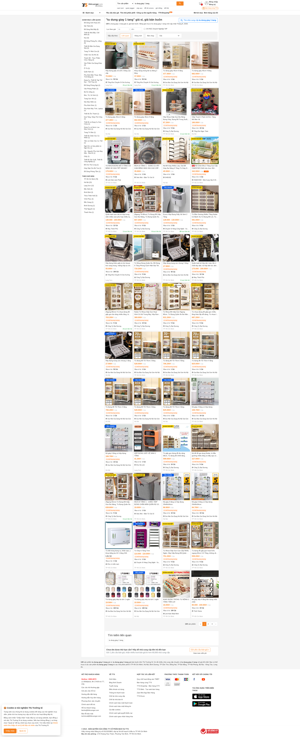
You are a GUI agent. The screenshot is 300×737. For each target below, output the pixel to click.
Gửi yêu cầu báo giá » (200, 650)
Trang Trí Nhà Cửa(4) (91, 51)
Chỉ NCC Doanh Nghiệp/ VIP (156, 29)
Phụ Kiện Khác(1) (90, 105)
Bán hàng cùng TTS (211, 8)
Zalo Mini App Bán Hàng (146, 693)
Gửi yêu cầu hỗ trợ (88, 691)
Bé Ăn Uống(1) (89, 92)
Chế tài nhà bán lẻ (116, 699)
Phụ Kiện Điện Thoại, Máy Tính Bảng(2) (93, 76)
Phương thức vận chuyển (90, 701)
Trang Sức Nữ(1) (90, 99)
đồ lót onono (149, 8)
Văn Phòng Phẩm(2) (91, 89)
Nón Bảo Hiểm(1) (90, 102)
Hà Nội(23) (88, 182)
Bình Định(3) (88, 192)
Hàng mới (138, 36)
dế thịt (166, 8)
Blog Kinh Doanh (115, 682)
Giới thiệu (112, 679)
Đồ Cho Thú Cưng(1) (91, 165)
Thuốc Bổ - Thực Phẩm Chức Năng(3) (92, 59)
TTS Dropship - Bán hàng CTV (148, 686)
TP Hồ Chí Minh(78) (91, 179)
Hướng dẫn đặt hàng (89, 694)
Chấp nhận (10, 731)
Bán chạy (150, 36)
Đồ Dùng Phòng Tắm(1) (92, 171)
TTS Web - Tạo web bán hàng (148, 689)
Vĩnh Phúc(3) (88, 199)
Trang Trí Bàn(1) (90, 132)
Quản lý (22, 731)
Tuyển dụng (113, 686)
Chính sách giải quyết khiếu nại (120, 713)
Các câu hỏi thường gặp (90, 687)
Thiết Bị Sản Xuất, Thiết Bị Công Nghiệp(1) (93, 160)
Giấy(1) (86, 156)
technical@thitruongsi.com (91, 716)
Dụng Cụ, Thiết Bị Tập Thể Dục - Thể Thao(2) (93, 81)
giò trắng (159, 8)
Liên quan (125, 36)
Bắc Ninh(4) (88, 189)
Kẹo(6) (86, 38)
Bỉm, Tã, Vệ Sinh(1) (91, 95)
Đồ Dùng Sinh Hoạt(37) (92, 23)
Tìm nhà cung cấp (199, 20)
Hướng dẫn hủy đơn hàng (91, 698)
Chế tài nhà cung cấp (117, 696)
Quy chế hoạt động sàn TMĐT (148, 679)
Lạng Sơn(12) (89, 186)
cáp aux (139, 8)
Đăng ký (212, 4)
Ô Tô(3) (87, 68)
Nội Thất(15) (88, 26)
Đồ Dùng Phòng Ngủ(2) (92, 85)
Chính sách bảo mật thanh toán (121, 703)
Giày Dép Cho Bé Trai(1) (92, 168)
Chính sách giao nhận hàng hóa (121, 716)
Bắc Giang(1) (88, 202)
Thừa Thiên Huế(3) (90, 196)
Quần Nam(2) (89, 72)
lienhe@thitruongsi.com (90, 710)
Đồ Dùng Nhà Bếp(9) (91, 29)
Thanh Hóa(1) (89, 212)
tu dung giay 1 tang (116, 640)
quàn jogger (130, 8)
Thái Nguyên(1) (89, 209)
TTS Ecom (141, 696)
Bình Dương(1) (89, 205)
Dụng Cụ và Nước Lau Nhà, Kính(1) (91, 128)
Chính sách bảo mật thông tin (120, 706)
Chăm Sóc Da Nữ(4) (91, 55)
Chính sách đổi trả (88, 704)
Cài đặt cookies (114, 710)
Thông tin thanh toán (117, 693)
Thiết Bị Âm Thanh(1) (91, 114)
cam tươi (120, 8)
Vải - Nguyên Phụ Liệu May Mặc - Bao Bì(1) (93, 152)
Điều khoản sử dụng (116, 689)
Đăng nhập (213, 2)
